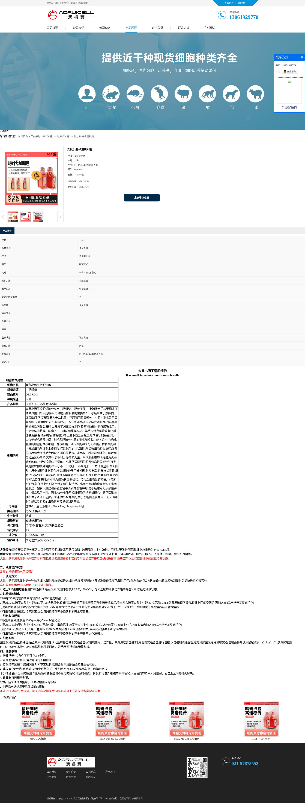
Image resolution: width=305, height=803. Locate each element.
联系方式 (183, 27)
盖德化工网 (125, 798)
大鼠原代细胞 (62, 136)
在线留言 (229, 3)
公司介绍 (78, 27)
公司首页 (52, 27)
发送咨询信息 (141, 197)
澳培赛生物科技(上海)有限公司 (87, 798)
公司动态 (104, 27)
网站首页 (23, 136)
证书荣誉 (157, 27)
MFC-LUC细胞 (38, 738)
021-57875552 (245, 763)
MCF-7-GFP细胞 (261, 738)
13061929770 (243, 17)
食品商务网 (137, 798)
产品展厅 (131, 27)
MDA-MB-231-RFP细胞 (186, 738)
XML (105, 798)
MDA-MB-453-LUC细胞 (112, 738)
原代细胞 (48, 136)
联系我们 (242, 3)
